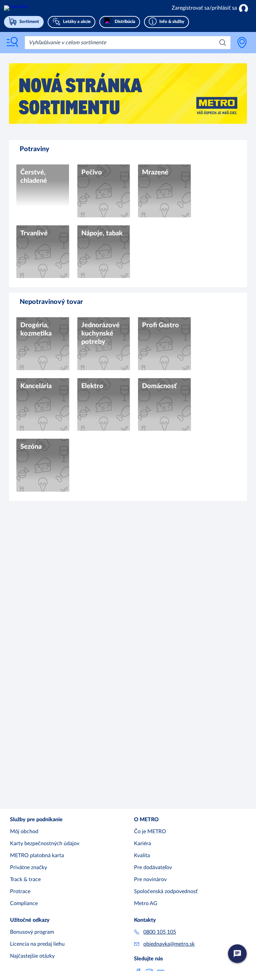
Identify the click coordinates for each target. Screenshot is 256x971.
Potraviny (34, 149)
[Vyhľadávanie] (223, 42)
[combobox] (128, 42)
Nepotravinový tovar (51, 302)
